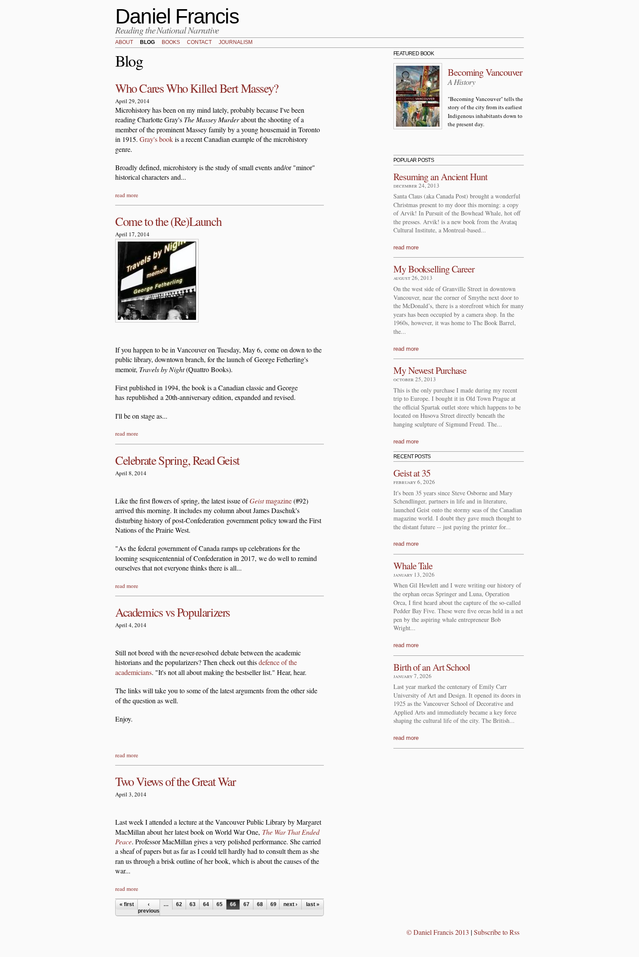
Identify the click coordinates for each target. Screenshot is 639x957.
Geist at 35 (411, 473)
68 (260, 904)
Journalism (236, 43)
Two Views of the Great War (175, 781)
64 (206, 904)
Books (171, 43)
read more (126, 195)
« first (127, 904)
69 (273, 904)
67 (246, 904)
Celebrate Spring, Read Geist (177, 460)
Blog (147, 43)
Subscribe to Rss (496, 932)
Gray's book (156, 139)
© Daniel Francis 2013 (437, 932)
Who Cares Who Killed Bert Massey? (196, 88)
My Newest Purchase (429, 370)
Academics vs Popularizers (172, 612)
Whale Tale (413, 565)
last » (313, 904)
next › (290, 904)
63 (193, 904)
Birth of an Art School (431, 667)
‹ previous (149, 907)
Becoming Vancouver (485, 72)
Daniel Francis (177, 16)
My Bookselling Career (433, 268)
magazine (271, 500)
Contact (199, 43)
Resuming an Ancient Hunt (440, 176)
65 (219, 904)
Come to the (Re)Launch (168, 221)
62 (179, 904)
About (124, 43)
